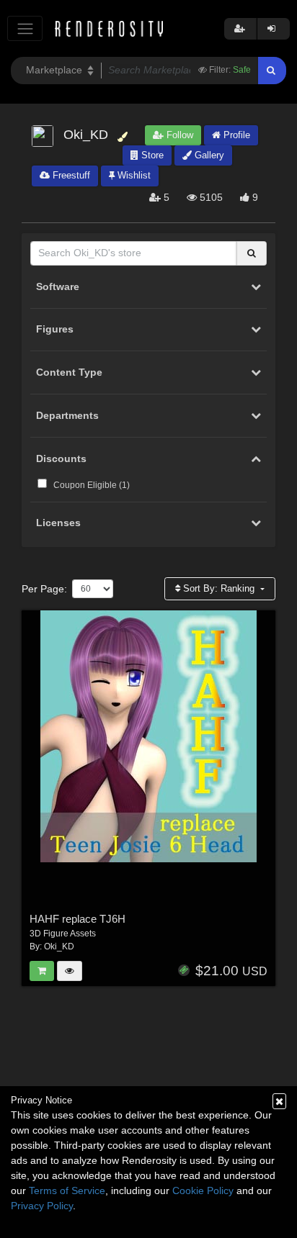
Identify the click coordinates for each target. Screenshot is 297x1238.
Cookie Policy (203, 1190)
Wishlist (133, 175)
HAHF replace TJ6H (77, 919)
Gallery (208, 155)
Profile (235, 135)
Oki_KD (59, 946)
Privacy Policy (42, 1205)
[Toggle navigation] (25, 28)
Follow (178, 135)
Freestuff (70, 175)
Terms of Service (67, 1190)
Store (151, 155)
